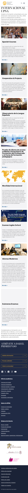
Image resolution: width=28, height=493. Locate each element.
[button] (21, 3)
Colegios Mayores (5, 431)
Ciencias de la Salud (6, 382)
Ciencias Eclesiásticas (6, 384)
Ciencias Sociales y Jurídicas (8, 386)
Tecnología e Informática (7, 397)
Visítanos (3, 411)
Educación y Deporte (6, 391)
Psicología (3, 395)
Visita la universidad (7, 366)
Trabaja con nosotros (6, 485)
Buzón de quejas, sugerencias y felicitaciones (12, 435)
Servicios (3, 415)
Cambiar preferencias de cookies (9, 468)
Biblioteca (3, 433)
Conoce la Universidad (6, 406)
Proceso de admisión (6, 426)
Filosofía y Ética (5, 393)
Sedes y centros (5, 409)
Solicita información (7, 355)
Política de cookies (5, 479)
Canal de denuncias (5, 474)
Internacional (4, 429)
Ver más (4, 59)
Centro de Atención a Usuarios (8, 482)
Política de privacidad (6, 471)
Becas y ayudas (4, 424)
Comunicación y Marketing (7, 389)
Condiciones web (5, 476)
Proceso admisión (7, 360)
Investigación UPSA (5, 413)
